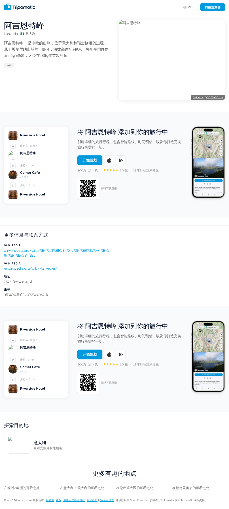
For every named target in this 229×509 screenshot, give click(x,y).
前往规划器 (213, 7)
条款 (58, 500)
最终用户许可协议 (74, 500)
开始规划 (90, 160)
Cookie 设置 (107, 500)
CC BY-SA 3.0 (214, 97)
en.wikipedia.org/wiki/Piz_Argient (30, 268)
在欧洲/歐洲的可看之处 (22, 488)
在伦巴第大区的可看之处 (134, 488)
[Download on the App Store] (109, 160)
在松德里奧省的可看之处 (190, 488)
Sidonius (198, 97)
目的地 (50, 500)
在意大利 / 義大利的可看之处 (82, 488)
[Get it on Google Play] (121, 160)
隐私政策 (92, 500)
